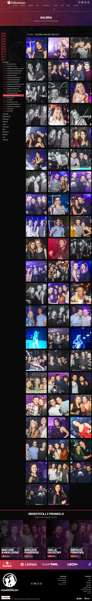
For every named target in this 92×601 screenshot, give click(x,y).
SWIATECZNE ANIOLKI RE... (12, 77)
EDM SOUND (8, 109)
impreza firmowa (62, 584)
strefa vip (89, 584)
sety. (62, 5)
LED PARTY (8, 100)
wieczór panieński (62, 580)
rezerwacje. (45, 5)
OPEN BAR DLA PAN (10, 93)
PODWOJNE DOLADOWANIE (12, 71)
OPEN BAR (8, 111)
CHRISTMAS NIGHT (10, 75)
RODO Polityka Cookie (86, 589)
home (89, 578)
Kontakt (89, 593)
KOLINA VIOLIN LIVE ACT (11, 95)
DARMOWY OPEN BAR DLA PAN (13, 68)
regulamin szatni (87, 591)
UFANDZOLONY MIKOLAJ (11, 106)
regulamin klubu (87, 587)
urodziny (64, 582)
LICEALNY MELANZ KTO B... (12, 73)
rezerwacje (88, 582)
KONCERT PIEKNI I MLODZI (12, 91)
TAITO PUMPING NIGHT (11, 82)
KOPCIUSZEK (8, 97)
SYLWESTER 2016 (9, 64)
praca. (69, 5)
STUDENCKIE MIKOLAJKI (11, 104)
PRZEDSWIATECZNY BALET (12, 86)
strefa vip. (55, 7)
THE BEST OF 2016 (10, 66)
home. (16, 5)
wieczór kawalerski (61, 578)
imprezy (89, 580)
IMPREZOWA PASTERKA (11, 79)
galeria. (31, 5)
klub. (37, 5)
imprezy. (23, 5)
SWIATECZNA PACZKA (11, 88)
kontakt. (75, 5)
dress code (88, 585)
